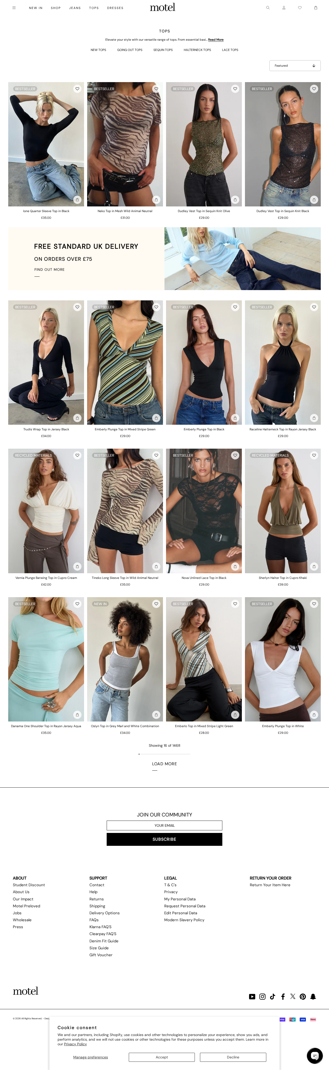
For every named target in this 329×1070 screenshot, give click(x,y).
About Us (21, 891)
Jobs (17, 913)
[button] (77, 89)
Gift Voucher (101, 955)
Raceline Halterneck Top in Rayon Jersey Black (283, 429)
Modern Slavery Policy (184, 920)
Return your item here (270, 885)
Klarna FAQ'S (100, 926)
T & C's (170, 885)
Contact (96, 885)
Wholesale (22, 920)
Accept (162, 1057)
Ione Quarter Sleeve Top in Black (46, 211)
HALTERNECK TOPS (197, 50)
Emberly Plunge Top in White (283, 726)
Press (18, 926)
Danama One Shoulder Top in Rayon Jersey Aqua (46, 726)
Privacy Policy (75, 1044)
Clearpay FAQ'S (102, 933)
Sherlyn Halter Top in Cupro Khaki (283, 578)
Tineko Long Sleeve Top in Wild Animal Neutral (125, 578)
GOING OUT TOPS (129, 50)
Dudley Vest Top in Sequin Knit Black (283, 211)
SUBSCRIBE (164, 839)
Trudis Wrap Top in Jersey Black (46, 429)
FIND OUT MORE (49, 269)
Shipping (97, 906)
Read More (216, 40)
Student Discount (29, 885)
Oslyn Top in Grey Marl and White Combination (125, 726)
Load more (164, 764)
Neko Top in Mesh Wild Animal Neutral (125, 211)
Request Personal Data (184, 906)
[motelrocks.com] (163, 7)
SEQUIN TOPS (163, 50)
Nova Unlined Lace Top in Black (204, 578)
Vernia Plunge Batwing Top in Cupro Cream (46, 578)
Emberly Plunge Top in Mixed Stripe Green (125, 429)
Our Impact (23, 899)
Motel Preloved (26, 906)
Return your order (270, 878)
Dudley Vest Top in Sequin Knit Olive (204, 211)
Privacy (171, 891)
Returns (96, 899)
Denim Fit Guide (103, 941)
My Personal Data (180, 899)
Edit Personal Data (180, 913)
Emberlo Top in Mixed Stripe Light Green (204, 726)
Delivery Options (104, 913)
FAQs (94, 920)
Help (93, 891)
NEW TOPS (98, 50)
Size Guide (99, 948)
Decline (233, 1057)
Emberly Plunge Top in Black (204, 429)
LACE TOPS (230, 50)
